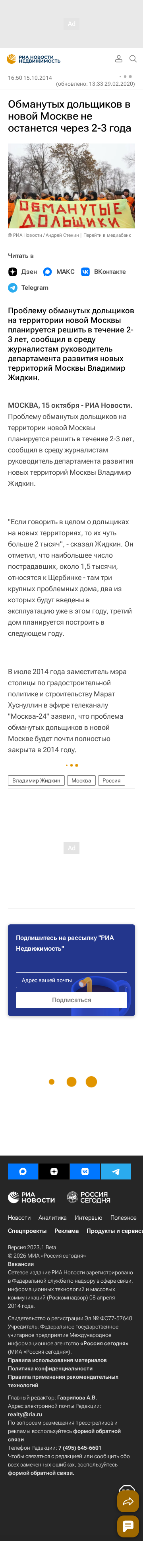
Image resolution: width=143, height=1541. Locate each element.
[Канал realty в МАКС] (23, 1171)
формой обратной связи (40, 1473)
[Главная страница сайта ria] (9, 59)
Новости (19, 1217)
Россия (111, 780)
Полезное (123, 1217)
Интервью (88, 1217)
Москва (81, 780)
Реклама (66, 1230)
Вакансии (21, 1264)
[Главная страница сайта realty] (47, 59)
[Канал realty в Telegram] (116, 1171)
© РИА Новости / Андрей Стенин (43, 235)
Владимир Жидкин (36, 780)
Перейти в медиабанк (107, 235)
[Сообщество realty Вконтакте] (85, 1171)
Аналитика (53, 1217)
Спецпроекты (27, 1230)
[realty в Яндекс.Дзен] (54, 1171)
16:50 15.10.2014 (30, 78)
